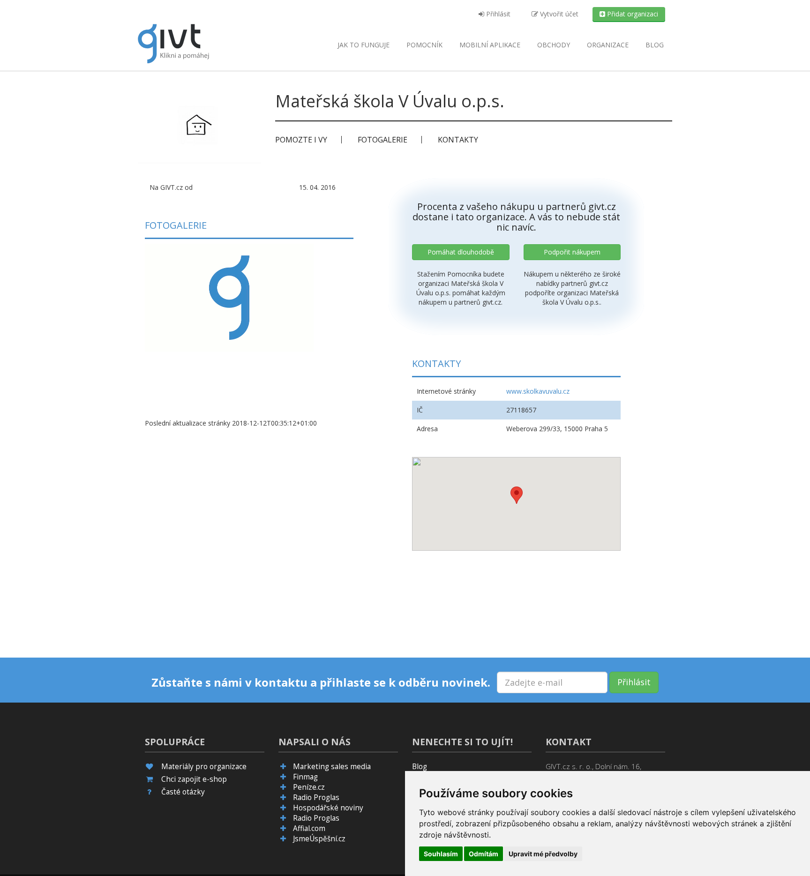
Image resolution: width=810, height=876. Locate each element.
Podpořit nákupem (572, 251)
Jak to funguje (364, 44)
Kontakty (458, 139)
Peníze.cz (309, 787)
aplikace (489, 44)
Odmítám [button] (483, 854)
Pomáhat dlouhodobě (461, 251)
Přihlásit (497, 13)
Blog (654, 44)
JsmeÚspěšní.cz (319, 839)
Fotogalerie (382, 139)
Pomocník (424, 44)
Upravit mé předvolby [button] (543, 854)
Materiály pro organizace (204, 766)
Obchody (553, 44)
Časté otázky (183, 792)
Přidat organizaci (631, 13)
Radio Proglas (316, 797)
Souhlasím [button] (441, 854)
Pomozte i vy (301, 139)
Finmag (305, 777)
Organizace (608, 44)
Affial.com (309, 828)
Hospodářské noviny (328, 808)
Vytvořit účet (558, 13)
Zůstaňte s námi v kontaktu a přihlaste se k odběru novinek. (320, 682)
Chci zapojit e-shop (194, 779)
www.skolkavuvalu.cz (538, 391)
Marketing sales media (332, 766)
